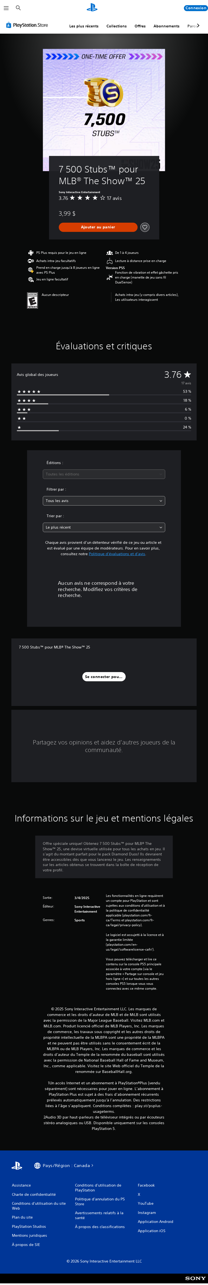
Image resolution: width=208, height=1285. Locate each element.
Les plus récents (84, 26)
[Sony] (195, 1282)
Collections (116, 26)
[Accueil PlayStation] (92, 8)
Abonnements (167, 26)
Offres (140, 26)
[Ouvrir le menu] (6, 8)
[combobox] (104, 474)
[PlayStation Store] (28, 25)
